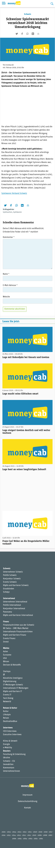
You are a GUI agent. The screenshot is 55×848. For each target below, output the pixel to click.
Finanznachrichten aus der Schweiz (18, 625)
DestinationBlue (10, 721)
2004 (25, 839)
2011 (29, 835)
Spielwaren (17, 212)
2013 (19, 835)
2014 (14, 835)
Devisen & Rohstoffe (12, 665)
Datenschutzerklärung (27, 801)
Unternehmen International (15, 602)
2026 (4, 832)
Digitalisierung (9, 681)
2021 (30, 832)
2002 (36, 839)
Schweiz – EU (9, 761)
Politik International (12, 605)
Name (6, 274)
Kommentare (8, 768)
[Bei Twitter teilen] (17, 34)
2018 (45, 832)
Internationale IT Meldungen (15, 688)
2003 (30, 839)
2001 (41, 839)
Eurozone (7, 655)
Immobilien (8, 764)
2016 (3, 835)
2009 (40, 835)
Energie (6, 744)
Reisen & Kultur (10, 708)
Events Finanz (9, 639)
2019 (40, 832)
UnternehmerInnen (11, 771)
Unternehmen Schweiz (13, 572)
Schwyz (6, 592)
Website (6, 297)
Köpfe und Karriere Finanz (14, 635)
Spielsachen (7, 212)
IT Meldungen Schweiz (13, 685)
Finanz (6, 622)
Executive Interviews (12, 735)
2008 (45, 835)
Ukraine (6, 758)
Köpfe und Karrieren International (18, 615)
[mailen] (38, 34)
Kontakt (27, 808)
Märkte (6, 648)
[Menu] (4, 3)
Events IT (7, 695)
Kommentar (8, 237)
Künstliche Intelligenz (13, 678)
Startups (6, 671)
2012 (24, 835)
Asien (5, 652)
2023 (19, 832)
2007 (50, 835)
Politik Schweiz (9, 575)
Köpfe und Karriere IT (12, 691)
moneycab (10, 65)
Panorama (7, 612)
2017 (50, 832)
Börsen (6, 662)
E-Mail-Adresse (10, 285)
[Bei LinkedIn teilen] (33, 34)
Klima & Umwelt (10, 741)
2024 (14, 832)
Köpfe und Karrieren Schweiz (16, 585)
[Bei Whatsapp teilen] (27, 34)
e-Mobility (7, 748)
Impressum (27, 795)
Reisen (6, 718)
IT (4, 675)
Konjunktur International (14, 609)
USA (5, 658)
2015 (8, 835)
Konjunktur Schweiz (12, 579)
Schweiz (27, 14)
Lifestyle (7, 715)
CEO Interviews (9, 731)
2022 (24, 832)
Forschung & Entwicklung (14, 754)
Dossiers (6, 751)
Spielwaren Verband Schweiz (14, 193)
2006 (14, 839)
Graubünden (8, 589)
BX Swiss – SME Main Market (15, 628)
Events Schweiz (10, 582)
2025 (9, 832)
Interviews (8, 728)
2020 (35, 832)
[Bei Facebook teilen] (22, 34)
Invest (6, 642)
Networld (7, 702)
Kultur (6, 711)
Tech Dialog (8, 698)
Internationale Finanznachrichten (18, 632)
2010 (34, 835)
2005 (19, 839)
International (9, 598)
